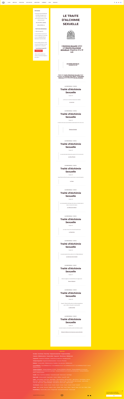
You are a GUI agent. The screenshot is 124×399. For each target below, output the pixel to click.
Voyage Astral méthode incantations (49, 360)
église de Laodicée (69, 382)
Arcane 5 (57, 384)
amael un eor (39, 22)
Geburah (68, 387)
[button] (114, 2)
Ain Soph (41, 387)
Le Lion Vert (71, 102)
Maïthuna (59, 377)
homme (40, 35)
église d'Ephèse (53, 379)
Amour (38, 374)
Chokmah (58, 387)
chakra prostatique (68, 379)
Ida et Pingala (69, 374)
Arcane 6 (61, 384)
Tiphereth (73, 387)
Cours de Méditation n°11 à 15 (69, 365)
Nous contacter (29, 2)
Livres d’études (36, 2)
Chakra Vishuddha (70, 381)
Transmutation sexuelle (55, 374)
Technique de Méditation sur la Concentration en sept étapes (44, 370)
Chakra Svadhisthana (60, 379)
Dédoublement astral (66, 358)
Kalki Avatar (37, 38)
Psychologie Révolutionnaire (63, 389)
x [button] (122, 390)
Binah (62, 387)
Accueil (9, 2)
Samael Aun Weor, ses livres (45, 389)
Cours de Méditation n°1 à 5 (46, 365)
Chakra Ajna (35, 382)
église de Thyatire (63, 381)
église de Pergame (42, 381)
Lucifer (68, 377)
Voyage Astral (21, 2)
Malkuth (85, 387)
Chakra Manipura (83, 379)
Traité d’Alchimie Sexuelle (72, 75)
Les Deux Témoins (71, 156)
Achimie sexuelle (72, 389)
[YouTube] (118, 2)
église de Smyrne (76, 379)
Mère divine (64, 360)
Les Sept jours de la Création (71, 256)
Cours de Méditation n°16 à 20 (80, 365)
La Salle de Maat (72, 307)
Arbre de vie (46, 387)
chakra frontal (40, 382)
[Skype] (120, 2)
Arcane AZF (64, 377)
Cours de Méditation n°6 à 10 (57, 365)
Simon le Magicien (71, 281)
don (36, 55)
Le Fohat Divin (72, 232)
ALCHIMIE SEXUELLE (73, 63)
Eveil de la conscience (40, 372)
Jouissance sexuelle (42, 377)
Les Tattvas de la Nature (71, 207)
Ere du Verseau (78, 77)
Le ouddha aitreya (41, 25)
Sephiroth (51, 387)
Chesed (65, 387)
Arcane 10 (78, 384)
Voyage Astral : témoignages (44, 358)
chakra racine (46, 379)
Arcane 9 (73, 384)
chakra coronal (62, 382)
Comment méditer (41, 363)
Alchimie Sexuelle (70, 46)
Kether (54, 387)
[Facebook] (116, 2)
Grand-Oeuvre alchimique (45, 374)
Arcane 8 (69, 384)
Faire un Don (55, 2)
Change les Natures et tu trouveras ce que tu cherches (71, 332)
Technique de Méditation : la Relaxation (64, 369)
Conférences (44, 2)
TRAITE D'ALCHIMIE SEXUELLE (41, 28)
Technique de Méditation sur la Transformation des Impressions (67, 370)
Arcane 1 (41, 384)
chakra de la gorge (77, 381)
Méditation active (69, 363)
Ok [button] (113, 395)
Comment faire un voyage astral (56, 358)
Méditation (15, 2)
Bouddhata (56, 363)
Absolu (38, 387)
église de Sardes (85, 381)
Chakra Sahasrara (56, 382)
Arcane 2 (45, 384)
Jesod (82, 387)
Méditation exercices (49, 363)
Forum (49, 2)
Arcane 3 (49, 384)
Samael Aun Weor (42, 38)
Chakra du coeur (63, 374)
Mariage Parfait (54, 389)
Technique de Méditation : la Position (49, 369)
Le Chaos (72, 181)
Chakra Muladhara (40, 379)
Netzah (77, 387)
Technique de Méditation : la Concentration (79, 369)
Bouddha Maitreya (42, 37)
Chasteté (55, 377)
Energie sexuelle (50, 377)
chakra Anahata (56, 381)
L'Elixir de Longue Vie (39, 31)
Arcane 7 (65, 384)
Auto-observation (61, 363)
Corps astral (59, 360)
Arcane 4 (53, 384)
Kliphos (89, 387)
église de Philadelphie (48, 382)
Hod (80, 387)
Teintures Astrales (73, 129)
